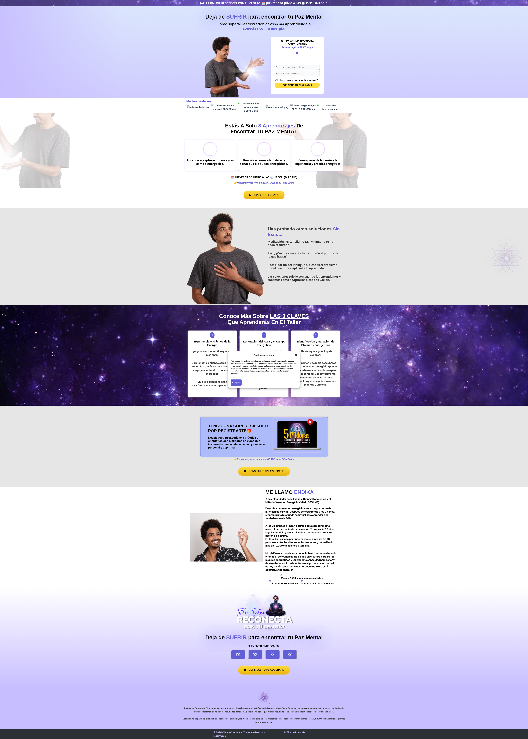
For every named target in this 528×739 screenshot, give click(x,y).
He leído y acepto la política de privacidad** (297, 80)
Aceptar (236, 382)
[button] (296, 355)
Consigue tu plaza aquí (297, 85)
